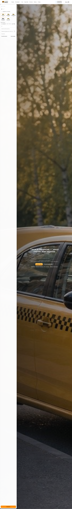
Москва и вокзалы (39, 266)
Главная (41, 5)
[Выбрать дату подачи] (1, 23)
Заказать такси (39, 264)
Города (44, 5)
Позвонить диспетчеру (48, 264)
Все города (55, 266)
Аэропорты (33, 266)
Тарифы (51, 266)
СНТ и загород (46, 266)
